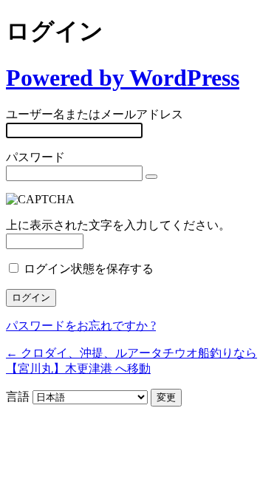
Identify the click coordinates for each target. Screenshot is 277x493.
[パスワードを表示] (151, 176)
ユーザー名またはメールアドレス (94, 114)
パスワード (35, 157)
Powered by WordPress (122, 77)
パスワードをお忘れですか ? (81, 325)
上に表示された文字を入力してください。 (118, 225)
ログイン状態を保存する (89, 268)
